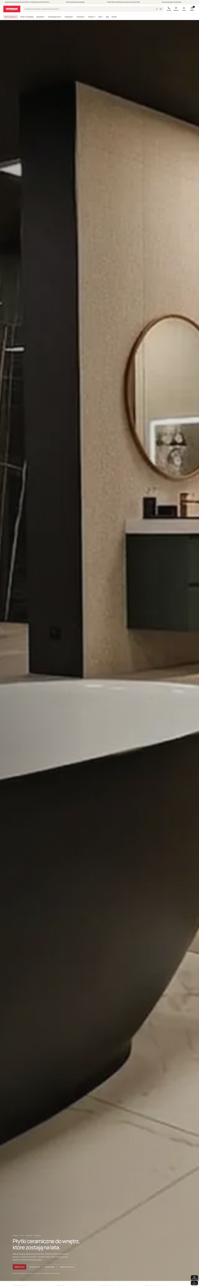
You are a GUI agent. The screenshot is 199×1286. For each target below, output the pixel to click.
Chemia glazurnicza (54, 17)
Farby (100, 17)
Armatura (91, 17)
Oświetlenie (68, 17)
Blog (107, 17)
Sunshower (80, 17)
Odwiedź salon (34, 1267)
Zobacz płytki (19, 1267)
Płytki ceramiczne (10, 17)
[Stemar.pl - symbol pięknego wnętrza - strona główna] (11, 9)
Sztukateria (40, 17)
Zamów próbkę (50, 1267)
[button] (161, 9)
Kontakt (114, 17)
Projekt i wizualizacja (27, 17)
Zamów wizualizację (67, 1267)
